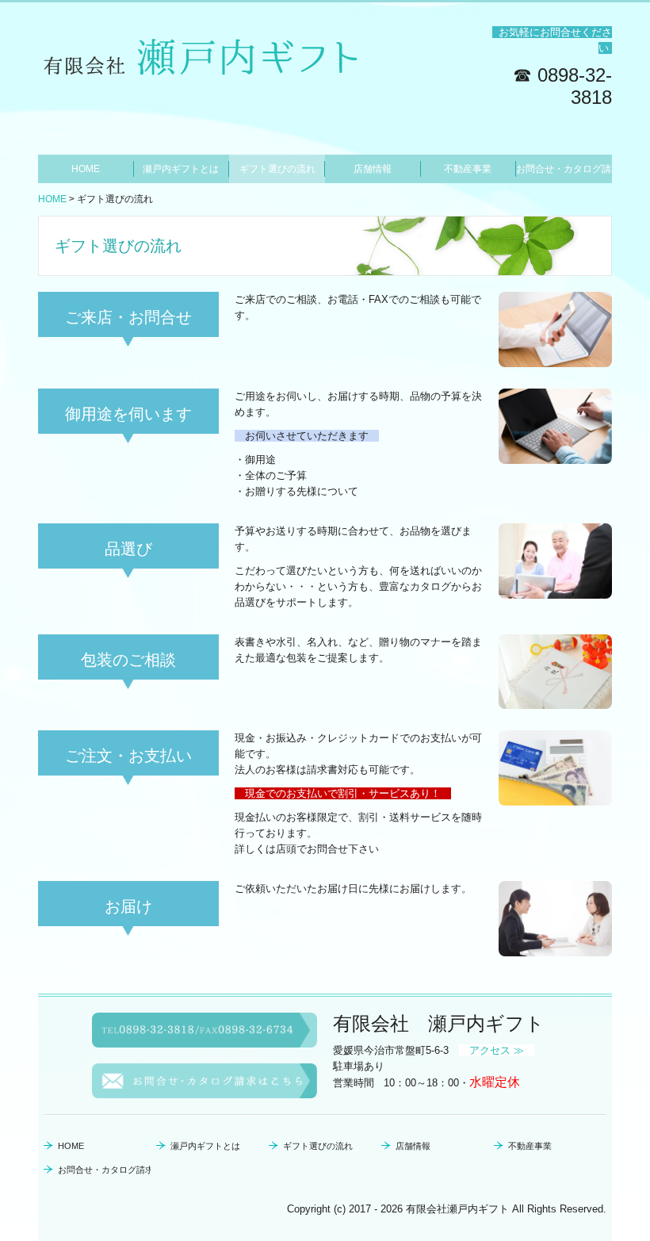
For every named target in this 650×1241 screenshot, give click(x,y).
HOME (85, 168)
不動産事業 (467, 168)
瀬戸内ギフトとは (181, 168)
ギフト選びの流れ (277, 168)
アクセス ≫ (496, 1050)
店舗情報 (373, 168)
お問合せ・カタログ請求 (564, 168)
